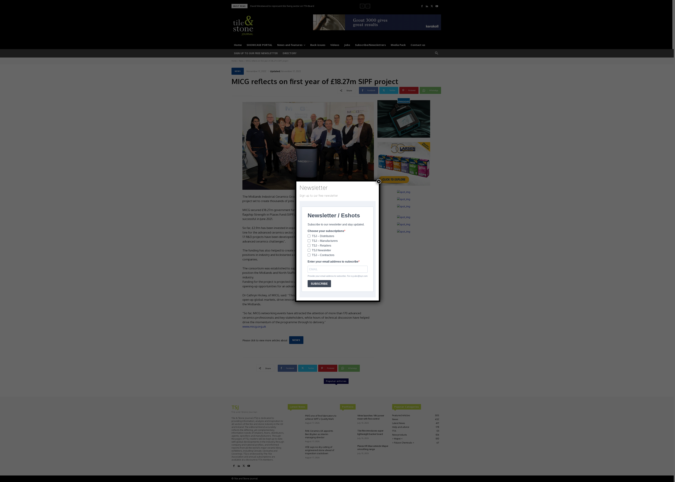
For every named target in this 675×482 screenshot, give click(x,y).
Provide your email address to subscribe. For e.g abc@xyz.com (338, 276)
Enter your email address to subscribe (333, 261)
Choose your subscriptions (326, 230)
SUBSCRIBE (319, 283)
